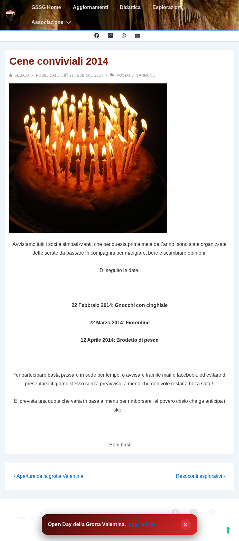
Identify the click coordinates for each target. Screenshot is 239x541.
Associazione (47, 22)
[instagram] (110, 35)
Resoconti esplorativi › (200, 476)
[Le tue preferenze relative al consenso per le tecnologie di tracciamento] (228, 530)
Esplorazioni (167, 7)
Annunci (147, 75)
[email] (137, 35)
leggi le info (141, 524)
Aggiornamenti (90, 7)
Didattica (130, 7)
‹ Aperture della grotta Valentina (48, 476)
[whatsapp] (124, 35)
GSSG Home (46, 7)
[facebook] (96, 35)
